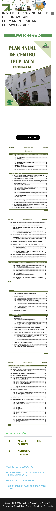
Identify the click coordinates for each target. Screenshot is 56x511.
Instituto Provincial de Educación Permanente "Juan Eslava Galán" (22, 19)
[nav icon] (52, 13)
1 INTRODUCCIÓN (17, 433)
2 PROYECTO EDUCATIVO (20, 466)
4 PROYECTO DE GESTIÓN (21, 480)
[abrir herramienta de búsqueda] (47, 13)
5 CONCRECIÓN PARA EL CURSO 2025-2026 (27, 487)
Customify (48, 506)
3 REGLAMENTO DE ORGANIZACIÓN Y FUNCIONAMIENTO (27, 473)
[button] (28, 433)
